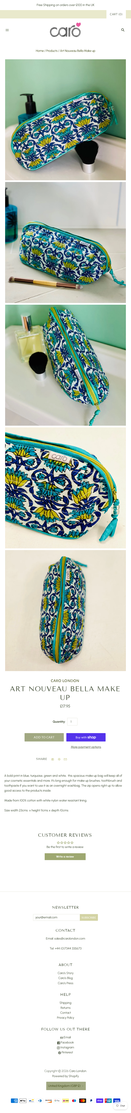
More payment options (86, 747)
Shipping (65, 1003)
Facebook (67, 1042)
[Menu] (7, 30)
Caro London (65, 681)
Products (52, 51)
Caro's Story (66, 973)
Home (40, 51)
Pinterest (67, 1052)
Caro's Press (65, 983)
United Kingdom (64, 1086)
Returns (66, 1008)
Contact (65, 1013)
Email (67, 1037)
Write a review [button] (65, 856)
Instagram (67, 1047)
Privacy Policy (65, 1018)
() (116, 14)
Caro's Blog (65, 978)
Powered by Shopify (65, 1076)
